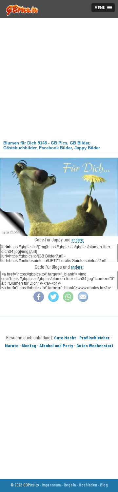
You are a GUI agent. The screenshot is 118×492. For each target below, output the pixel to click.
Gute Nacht (65, 337)
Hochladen (88, 485)
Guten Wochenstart (94, 345)
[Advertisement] (59, 77)
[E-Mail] (83, 300)
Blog (104, 485)
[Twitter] (53, 300)
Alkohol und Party (56, 345)
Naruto (11, 345)
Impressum (51, 485)
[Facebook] (38, 300)
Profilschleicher (94, 337)
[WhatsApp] (68, 300)
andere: (77, 239)
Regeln (70, 485)
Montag (29, 345)
